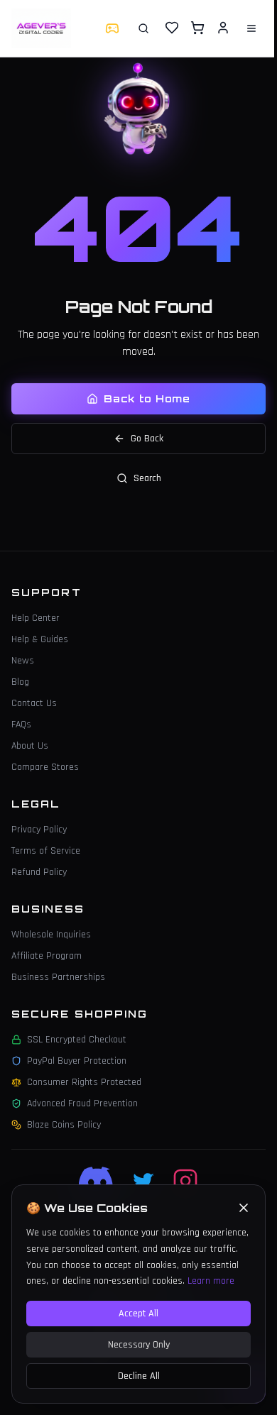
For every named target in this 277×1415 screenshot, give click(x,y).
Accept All (138, 1313)
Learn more (211, 1280)
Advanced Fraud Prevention (82, 1103)
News (22, 660)
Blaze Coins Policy (64, 1124)
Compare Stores (45, 767)
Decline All (139, 1376)
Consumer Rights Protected (84, 1082)
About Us (29, 745)
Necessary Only (139, 1344)
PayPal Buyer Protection (76, 1061)
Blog (20, 682)
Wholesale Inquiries (51, 934)
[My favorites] (172, 28)
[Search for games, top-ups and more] (143, 28)
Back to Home (147, 398)
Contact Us (34, 703)
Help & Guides (39, 639)
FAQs (21, 724)
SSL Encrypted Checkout (76, 1039)
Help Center (35, 618)
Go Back (147, 438)
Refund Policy (39, 872)
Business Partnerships (58, 977)
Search (147, 478)
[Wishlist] (172, 27)
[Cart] (197, 27)
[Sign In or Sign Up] (223, 27)
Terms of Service (45, 850)
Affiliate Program (46, 955)
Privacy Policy (39, 829)
